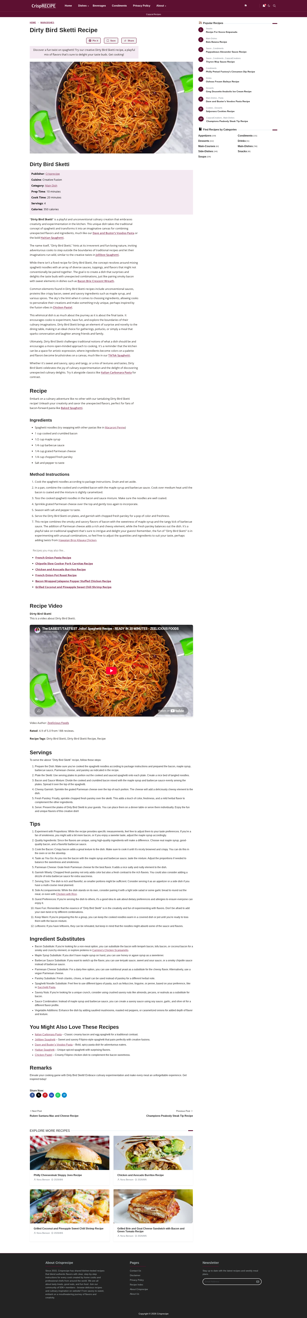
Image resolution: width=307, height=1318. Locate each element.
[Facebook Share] (32, 1095)
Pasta (220, 98)
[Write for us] (256, 6)
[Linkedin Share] (51, 1095)
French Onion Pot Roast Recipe (56, 575)
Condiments (218, 48)
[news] (245, 6)
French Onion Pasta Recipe (53, 557)
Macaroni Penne (115, 427)
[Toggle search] (274, 6)
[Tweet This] (38, 1095)
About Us (134, 1294)
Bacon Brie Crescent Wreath (96, 281)
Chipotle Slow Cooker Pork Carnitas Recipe (64, 563)
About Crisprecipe (139, 1289)
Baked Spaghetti (72, 408)
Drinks (209, 78)
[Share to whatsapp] (57, 1095)
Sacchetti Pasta (46, 987)
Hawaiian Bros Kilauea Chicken (77, 540)
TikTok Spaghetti (119, 355)
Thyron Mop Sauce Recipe (220, 61)
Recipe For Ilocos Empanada (221, 32)
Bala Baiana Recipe (216, 42)
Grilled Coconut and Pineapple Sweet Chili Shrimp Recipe (73, 587)
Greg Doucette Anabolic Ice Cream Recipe (229, 91)
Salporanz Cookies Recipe (220, 111)
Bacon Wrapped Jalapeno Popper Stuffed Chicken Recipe (73, 581)
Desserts (210, 88)
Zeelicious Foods (58, 723)
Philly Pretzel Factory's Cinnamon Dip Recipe (230, 71)
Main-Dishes (211, 38)
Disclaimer (135, 1275)
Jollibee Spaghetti (107, 255)
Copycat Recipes (153, 14)
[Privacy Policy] (251, 6)
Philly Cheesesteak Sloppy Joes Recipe (58, 1175)
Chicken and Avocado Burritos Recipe (60, 569)
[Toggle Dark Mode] (269, 5)
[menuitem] (68, 6)
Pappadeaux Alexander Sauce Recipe (226, 52)
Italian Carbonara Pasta (116, 372)
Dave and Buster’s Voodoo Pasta (113, 233)
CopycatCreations (233, 58)
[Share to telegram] (64, 1095)
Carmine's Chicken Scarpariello (110, 950)
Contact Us (135, 1270)
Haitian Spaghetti (52, 237)
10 (201, 119)
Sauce (209, 48)
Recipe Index (136, 1284)
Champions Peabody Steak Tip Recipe (227, 121)
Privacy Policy (137, 1280)
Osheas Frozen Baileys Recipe (222, 81)
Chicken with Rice (66, 894)
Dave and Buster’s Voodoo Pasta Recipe (228, 101)
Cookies (210, 108)
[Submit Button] (257, 1282)
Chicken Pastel (62, 307)
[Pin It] (45, 1095)
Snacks (209, 28)
